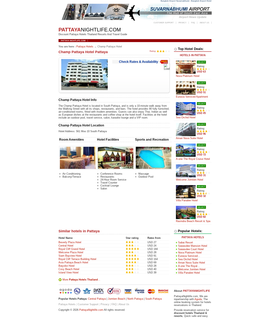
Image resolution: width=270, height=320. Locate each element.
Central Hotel (66, 245)
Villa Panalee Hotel (187, 200)
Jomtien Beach (116, 298)
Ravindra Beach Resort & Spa (193, 221)
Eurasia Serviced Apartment (192, 96)
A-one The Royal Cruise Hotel (193, 158)
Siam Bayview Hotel (70, 255)
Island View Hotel (68, 272)
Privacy (182, 23)
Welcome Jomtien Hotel (189, 179)
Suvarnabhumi (182, 1)
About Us (204, 23)
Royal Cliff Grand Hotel (72, 249)
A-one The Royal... (189, 265)
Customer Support (164, 23)
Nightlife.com (90, 30)
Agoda (198, 299)
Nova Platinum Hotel (187, 75)
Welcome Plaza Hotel (71, 252)
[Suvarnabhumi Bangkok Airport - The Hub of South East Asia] (135, 20)
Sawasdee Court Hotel (191, 249)
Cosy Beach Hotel (69, 269)
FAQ (193, 23)
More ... (81, 279)
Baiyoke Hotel (67, 265)
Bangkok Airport (168, 1)
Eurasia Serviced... (189, 255)
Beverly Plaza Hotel (70, 242)
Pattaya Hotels (84, 46)
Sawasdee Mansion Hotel (192, 245)
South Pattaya (153, 298)
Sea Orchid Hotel (185, 117)
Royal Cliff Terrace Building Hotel (77, 259)
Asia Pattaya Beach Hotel (73, 262)
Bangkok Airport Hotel (201, 1)
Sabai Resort (185, 242)
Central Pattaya (97, 298)
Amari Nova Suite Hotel (189, 138)
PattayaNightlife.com (91, 309)
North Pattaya (135, 298)
